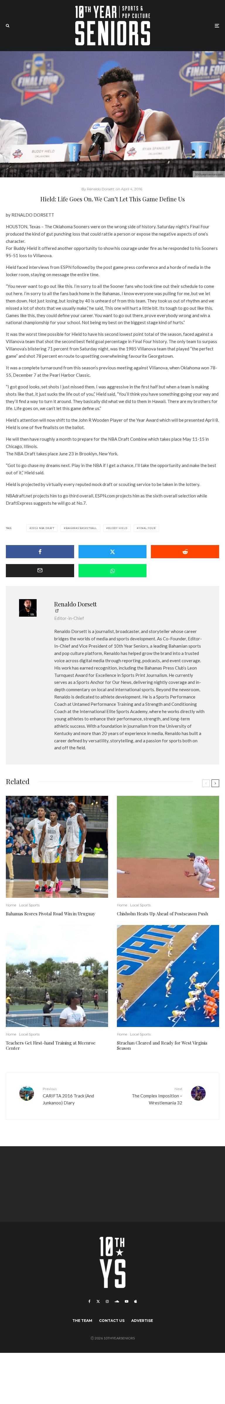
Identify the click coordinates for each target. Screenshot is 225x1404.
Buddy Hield (117, 528)
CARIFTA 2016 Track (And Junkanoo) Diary (68, 1096)
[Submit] (185, 551)
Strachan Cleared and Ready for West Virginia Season (162, 1045)
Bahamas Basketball (81, 528)
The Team (82, 1320)
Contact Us (112, 1320)
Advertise (142, 1320)
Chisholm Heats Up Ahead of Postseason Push (162, 913)
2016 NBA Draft (42, 528)
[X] (98, 1301)
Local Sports (29, 905)
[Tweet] (113, 551)
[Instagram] (107, 1301)
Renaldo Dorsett (75, 604)
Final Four (147, 528)
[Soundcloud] (117, 1301)
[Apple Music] (135, 1301)
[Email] (40, 570)
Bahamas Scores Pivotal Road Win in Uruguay (50, 913)
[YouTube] (126, 1301)
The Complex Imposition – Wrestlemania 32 (157, 1096)
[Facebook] (89, 1301)
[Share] (40, 551)
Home (11, 905)
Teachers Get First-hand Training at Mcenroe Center (51, 1045)
